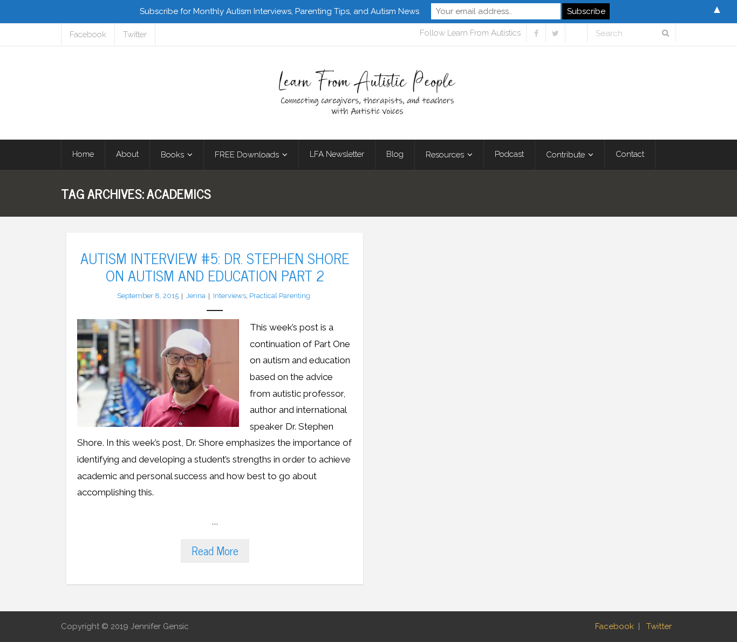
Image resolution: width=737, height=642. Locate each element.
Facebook (88, 34)
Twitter (135, 34)
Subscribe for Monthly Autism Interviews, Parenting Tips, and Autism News (279, 11)
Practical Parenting (279, 296)
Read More (215, 550)
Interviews (229, 296)
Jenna (196, 296)
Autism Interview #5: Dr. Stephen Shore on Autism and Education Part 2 (214, 266)
